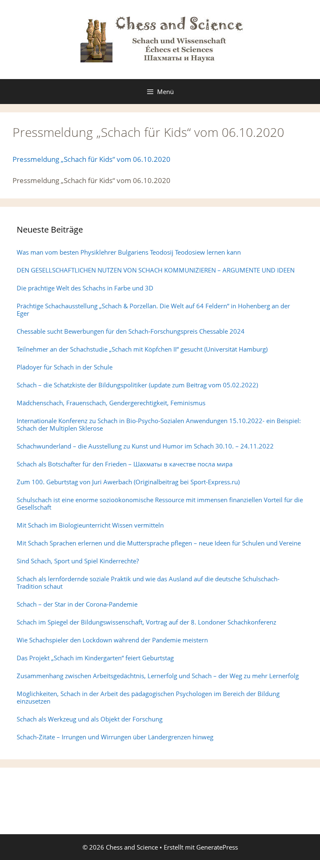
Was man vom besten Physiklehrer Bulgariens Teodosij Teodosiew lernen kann (129, 252)
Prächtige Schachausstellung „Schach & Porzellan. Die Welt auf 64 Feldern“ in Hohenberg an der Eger (153, 309)
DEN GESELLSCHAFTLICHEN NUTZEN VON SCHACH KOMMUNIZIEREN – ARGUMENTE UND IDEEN (156, 270)
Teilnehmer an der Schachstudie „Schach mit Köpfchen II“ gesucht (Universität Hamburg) (142, 349)
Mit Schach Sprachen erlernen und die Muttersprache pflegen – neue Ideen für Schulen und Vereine (159, 543)
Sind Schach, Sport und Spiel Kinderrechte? (78, 561)
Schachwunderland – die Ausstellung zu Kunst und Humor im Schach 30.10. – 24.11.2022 (145, 446)
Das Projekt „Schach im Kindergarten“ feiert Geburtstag (95, 658)
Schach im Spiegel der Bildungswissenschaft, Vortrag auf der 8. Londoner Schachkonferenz (146, 622)
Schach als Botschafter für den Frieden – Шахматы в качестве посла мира (124, 464)
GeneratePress (217, 847)
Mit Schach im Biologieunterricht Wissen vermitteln (90, 525)
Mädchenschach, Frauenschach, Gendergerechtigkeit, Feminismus (111, 403)
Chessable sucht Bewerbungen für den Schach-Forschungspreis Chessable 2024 (131, 331)
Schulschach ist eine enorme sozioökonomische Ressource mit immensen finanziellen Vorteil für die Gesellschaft (160, 503)
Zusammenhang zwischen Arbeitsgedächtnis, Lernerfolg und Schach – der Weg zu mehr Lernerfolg (158, 676)
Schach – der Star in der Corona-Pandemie (77, 604)
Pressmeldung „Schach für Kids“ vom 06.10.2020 (91, 159)
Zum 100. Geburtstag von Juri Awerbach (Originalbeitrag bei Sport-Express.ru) (128, 482)
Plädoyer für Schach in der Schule (64, 367)
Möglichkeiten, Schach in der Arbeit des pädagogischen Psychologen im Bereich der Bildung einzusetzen (148, 697)
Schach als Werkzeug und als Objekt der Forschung (89, 719)
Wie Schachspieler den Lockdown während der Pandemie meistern (112, 640)
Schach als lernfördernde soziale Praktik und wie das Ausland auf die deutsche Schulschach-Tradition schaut (148, 582)
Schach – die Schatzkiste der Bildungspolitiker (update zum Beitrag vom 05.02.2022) (137, 385)
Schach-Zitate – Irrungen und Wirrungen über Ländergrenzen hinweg (115, 737)
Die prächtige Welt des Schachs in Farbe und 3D (85, 288)
